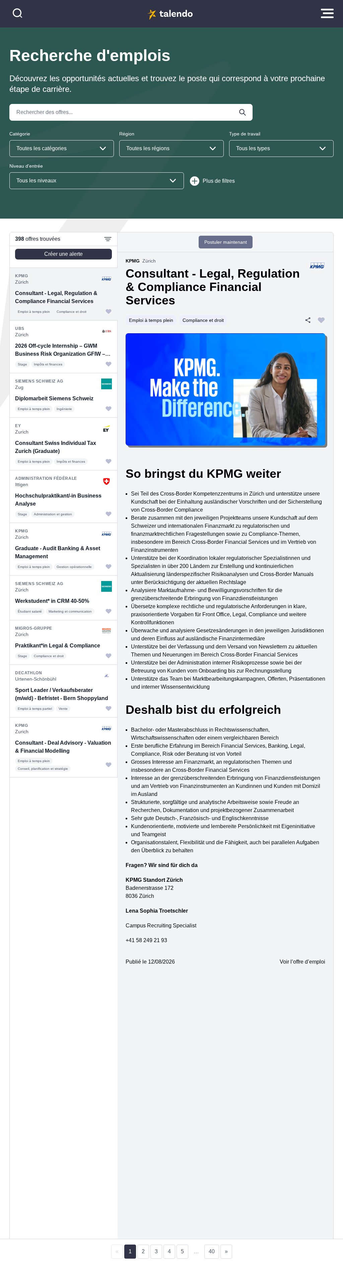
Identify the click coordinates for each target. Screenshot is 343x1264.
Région (126, 133)
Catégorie (19, 133)
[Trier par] (108, 239)
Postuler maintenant (225, 242)
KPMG (133, 261)
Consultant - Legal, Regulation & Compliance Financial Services (213, 287)
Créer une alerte (63, 254)
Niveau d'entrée (26, 166)
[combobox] (61, 148)
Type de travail (244, 133)
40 (212, 1251)
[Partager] (308, 320)
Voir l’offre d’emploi (302, 962)
